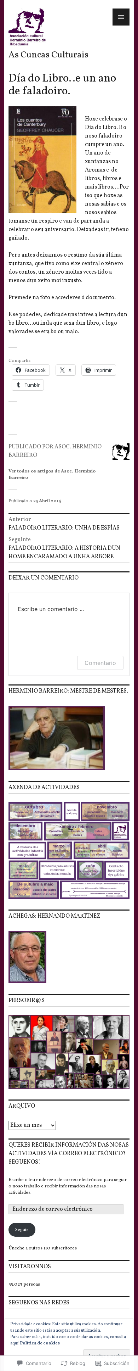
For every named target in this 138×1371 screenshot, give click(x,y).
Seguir (21, 1230)
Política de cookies (40, 1343)
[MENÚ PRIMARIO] (121, 17)
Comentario (100, 662)
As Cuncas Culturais (48, 55)
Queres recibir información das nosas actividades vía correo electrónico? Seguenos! (68, 1153)
